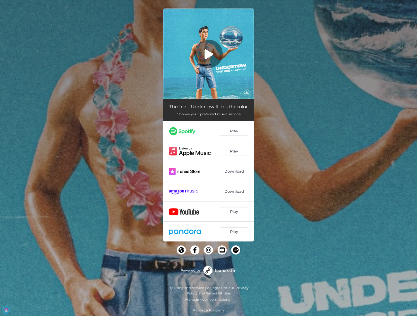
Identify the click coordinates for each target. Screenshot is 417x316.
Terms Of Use (218, 293)
